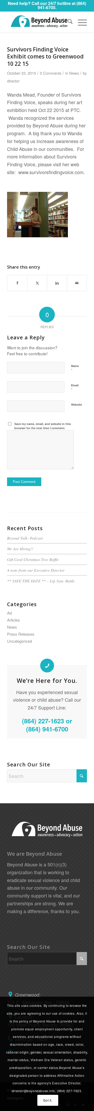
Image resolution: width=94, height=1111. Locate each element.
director (13, 81)
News (74, 73)
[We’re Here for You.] (47, 665)
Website (76, 404)
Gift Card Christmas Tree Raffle (33, 559)
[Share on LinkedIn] (57, 283)
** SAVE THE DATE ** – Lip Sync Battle (41, 580)
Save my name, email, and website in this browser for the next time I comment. (42, 426)
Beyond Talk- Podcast (25, 538)
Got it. (47, 1100)
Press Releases (20, 634)
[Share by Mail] (77, 283)
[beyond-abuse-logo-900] (39, 22)
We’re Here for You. (47, 681)
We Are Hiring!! (20, 548)
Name (75, 368)
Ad (9, 613)
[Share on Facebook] (17, 283)
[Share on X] (37, 283)
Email (75, 387)
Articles (13, 620)
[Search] (67, 22)
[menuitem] (67, 22)
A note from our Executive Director (35, 570)
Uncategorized (19, 641)
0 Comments (50, 73)
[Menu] (80, 22)
